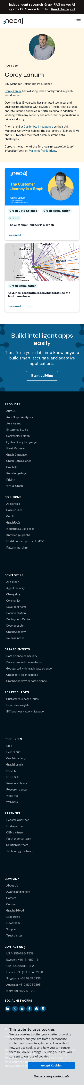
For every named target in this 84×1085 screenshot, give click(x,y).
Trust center (14, 935)
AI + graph (12, 581)
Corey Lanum (13, 91)
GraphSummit (14, 764)
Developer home (16, 606)
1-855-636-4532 (22, 953)
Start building (42, 375)
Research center (16, 789)
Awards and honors (18, 891)
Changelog (13, 594)
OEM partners (15, 832)
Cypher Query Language (21, 442)
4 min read (14, 306)
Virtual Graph (14, 485)
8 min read (14, 235)
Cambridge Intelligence (38, 126)
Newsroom (13, 923)
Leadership (13, 916)
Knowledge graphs (18, 535)
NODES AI (12, 777)
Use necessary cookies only (51, 1076)
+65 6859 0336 (30, 978)
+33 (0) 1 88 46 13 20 (29, 972)
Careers (11, 898)
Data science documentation (24, 662)
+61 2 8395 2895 (30, 984)
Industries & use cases (20, 528)
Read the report (63, 9)
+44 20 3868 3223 (23, 966)
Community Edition (18, 436)
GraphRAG (13, 522)
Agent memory (15, 588)
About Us (12, 885)
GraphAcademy (16, 631)
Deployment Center (18, 619)
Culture (11, 904)
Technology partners (19, 851)
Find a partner (15, 826)
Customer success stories (22, 699)
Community (13, 600)
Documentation (16, 613)
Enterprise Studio (17, 429)
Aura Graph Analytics (19, 417)
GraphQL (11, 467)
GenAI (10, 516)
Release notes (15, 638)
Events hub (13, 752)
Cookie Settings (31, 1052)
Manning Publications (42, 150)
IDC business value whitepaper (25, 711)
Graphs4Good (15, 910)
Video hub (12, 795)
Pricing (10, 479)
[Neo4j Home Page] (13, 21)
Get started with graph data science (29, 668)
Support (11, 929)
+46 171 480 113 (28, 959)
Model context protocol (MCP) (25, 541)
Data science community (21, 656)
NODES (11, 770)
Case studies (14, 510)
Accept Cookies (51, 1065)
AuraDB (11, 411)
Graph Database (16, 454)
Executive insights (17, 705)
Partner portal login (18, 838)
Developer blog (15, 625)
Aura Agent (13, 423)
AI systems (13, 503)
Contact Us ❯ (15, 946)
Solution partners (17, 845)
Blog (9, 745)
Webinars (12, 802)
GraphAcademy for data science (26, 681)
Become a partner (17, 820)
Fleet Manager (15, 448)
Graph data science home (22, 674)
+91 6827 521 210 (24, 991)
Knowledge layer (17, 473)
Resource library (16, 783)
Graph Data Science (18, 460)
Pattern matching (17, 547)
